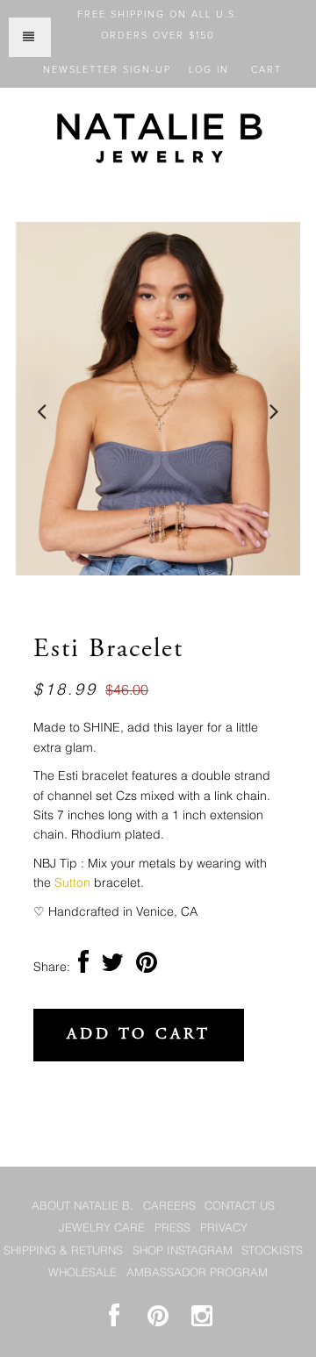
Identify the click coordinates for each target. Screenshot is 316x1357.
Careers (169, 1206)
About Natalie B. (82, 1206)
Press (172, 1228)
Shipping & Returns (63, 1251)
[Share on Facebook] (83, 967)
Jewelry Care (102, 1228)
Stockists (272, 1251)
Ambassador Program (197, 1273)
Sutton (72, 883)
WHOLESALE (82, 1273)
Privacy (224, 1228)
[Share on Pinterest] (146, 967)
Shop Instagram (183, 1251)
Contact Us (240, 1206)
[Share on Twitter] (112, 967)
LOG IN (209, 70)
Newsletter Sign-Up (107, 70)
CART (266, 70)
